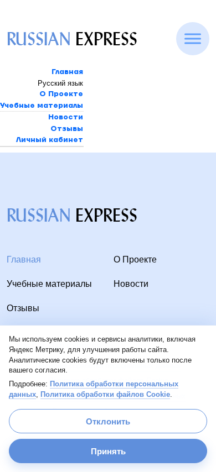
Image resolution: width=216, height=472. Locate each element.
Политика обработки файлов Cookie (105, 394)
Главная (67, 71)
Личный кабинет (49, 139)
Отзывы (66, 128)
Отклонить (108, 421)
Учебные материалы (41, 105)
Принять (108, 451)
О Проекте (61, 94)
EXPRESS (72, 39)
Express (72, 215)
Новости (65, 117)
